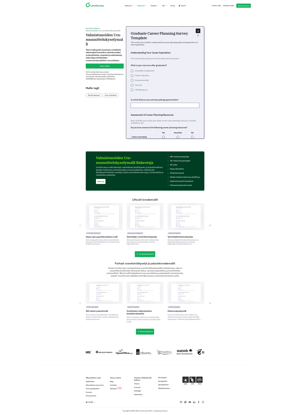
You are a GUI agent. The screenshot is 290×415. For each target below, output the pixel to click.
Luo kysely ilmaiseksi (146, 254)
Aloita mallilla (105, 66)
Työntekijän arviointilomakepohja (142, 236)
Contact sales (216, 6)
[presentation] (80, 225)
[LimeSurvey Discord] (189, 402)
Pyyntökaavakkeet (94, 233)
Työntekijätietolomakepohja (180, 236)
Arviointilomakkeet (135, 233)
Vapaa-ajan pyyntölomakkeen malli (102, 236)
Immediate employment (144, 71)
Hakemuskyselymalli (177, 311)
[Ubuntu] (140, 352)
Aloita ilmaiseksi (243, 6)
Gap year (138, 85)
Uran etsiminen (111, 95)
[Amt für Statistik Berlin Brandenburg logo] (180, 352)
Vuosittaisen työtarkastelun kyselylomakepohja (139, 312)
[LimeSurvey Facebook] (198, 402)
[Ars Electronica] (99, 352)
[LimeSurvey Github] (181, 402)
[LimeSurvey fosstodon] (185, 402)
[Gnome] (201, 352)
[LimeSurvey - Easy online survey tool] (95, 5)
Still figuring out (141, 90)
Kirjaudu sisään (228, 6)
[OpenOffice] (119, 351)
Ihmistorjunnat (94, 95)
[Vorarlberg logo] (160, 352)
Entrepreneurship (142, 80)
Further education (142, 75)
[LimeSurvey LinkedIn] (194, 402)
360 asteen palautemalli (97, 311)
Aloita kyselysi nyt (146, 332)
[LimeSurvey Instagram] (203, 402)
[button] (129, 6)
